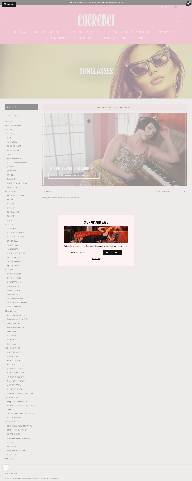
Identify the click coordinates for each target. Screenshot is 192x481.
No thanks (96, 258)
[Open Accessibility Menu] (188, 4)
